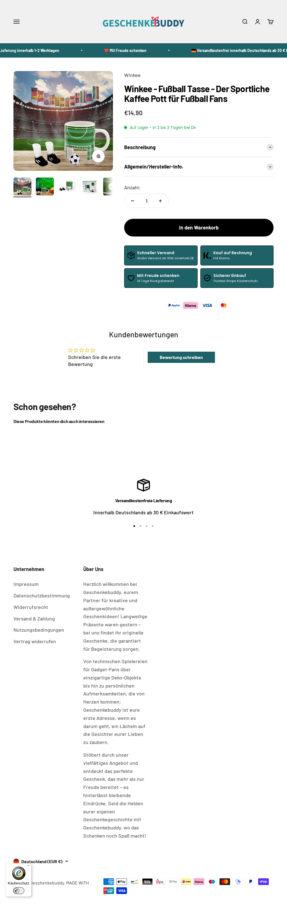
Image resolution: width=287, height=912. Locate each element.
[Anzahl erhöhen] (160, 201)
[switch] (18, 890)
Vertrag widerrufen (34, 641)
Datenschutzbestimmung (41, 595)
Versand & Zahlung (34, 618)
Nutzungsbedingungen (38, 630)
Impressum (26, 584)
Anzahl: (132, 187)
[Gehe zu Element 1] (22, 187)
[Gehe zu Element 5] (112, 187)
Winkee (132, 75)
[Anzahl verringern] (132, 201)
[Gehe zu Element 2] (45, 187)
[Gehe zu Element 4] (90, 187)
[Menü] (28, 866)
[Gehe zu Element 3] (67, 187)
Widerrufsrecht (30, 607)
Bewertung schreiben (181, 357)
